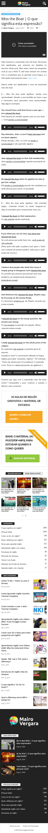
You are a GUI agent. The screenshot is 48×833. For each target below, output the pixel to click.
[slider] (41, 127)
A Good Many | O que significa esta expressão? (23, 509)
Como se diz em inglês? (10, 536)
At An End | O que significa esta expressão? (23, 491)
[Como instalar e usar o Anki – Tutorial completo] (40, 610)
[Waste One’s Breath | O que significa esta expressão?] (39, 501)
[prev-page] (22, 515)
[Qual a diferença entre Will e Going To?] (40, 701)
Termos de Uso (15, 826)
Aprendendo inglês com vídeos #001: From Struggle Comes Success (15, 622)
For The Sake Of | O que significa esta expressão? (8, 509)
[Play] (4, 127)
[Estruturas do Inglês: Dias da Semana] (40, 675)
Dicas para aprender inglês (11, 544)
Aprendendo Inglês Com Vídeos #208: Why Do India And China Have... (15, 648)
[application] (24, 127)
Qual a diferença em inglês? (12, 540)
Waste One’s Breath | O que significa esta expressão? (39, 509)
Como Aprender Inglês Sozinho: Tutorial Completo (15, 594)
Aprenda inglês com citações (12, 568)
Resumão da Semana (9, 556)
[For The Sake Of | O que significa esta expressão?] (8, 501)
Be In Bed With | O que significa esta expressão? (7, 491)
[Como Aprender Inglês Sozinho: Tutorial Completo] (40, 597)
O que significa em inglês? (16, 9)
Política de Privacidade (31, 826)
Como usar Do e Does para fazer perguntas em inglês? (16, 633)
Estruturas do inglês (9, 552)
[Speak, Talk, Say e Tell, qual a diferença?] (40, 663)
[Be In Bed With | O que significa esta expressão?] (8, 483)
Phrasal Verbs (6, 532)
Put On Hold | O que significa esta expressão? (38, 491)
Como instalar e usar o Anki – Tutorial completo (14, 607)
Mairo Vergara (8, 28)
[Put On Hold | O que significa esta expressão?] (39, 483)
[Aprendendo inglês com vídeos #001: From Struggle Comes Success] (40, 623)
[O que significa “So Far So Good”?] (40, 688)
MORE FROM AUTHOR (33, 473)
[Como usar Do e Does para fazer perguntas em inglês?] (40, 636)
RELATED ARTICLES (14, 473)
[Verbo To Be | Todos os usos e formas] (40, 584)
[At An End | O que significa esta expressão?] (24, 483)
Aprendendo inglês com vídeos (13, 548)
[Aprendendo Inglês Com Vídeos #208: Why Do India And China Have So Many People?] (40, 649)
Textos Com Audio (8, 560)
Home (3, 9)
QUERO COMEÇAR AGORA (20, 416)
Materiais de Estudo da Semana (13, 564)
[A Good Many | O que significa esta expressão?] (24, 501)
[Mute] (35, 127)
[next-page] (25, 515)
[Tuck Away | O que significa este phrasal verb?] (8, 770)
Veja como (32, 78)
